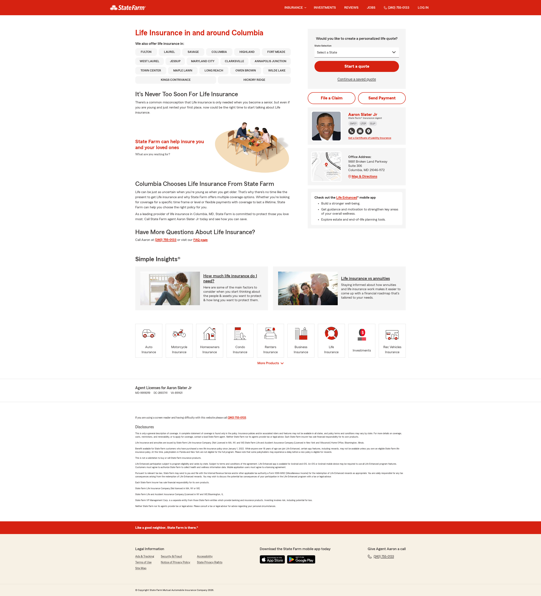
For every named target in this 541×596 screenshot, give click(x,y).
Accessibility (205, 556)
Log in (423, 7)
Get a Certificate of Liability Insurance (369, 138)
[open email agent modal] (360, 132)
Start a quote (356, 66)
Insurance (293, 7)
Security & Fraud (171, 556)
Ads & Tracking (144, 556)
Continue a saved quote (356, 79)
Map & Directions (364, 176)
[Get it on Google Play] (301, 559)
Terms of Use (143, 562)
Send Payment (382, 98)
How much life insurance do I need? (230, 278)
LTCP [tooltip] (363, 123)
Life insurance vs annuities (365, 278)
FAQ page (200, 240)
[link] (128, 7)
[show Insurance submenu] (304, 7)
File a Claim (332, 98)
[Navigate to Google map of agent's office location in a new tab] (368, 131)
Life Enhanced (346, 197)
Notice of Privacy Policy (175, 562)
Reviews (351, 7)
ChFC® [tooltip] (353, 123)
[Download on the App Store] (272, 559)
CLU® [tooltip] (372, 123)
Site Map (140, 568)
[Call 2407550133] (351, 131)
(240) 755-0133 (398, 7)
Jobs (371, 7)
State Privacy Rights (209, 562)
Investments (325, 7)
